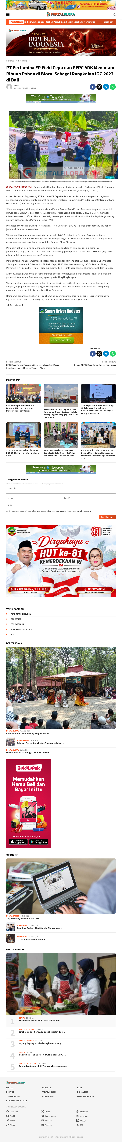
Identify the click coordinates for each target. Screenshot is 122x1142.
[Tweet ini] (99, 87)
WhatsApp (84, 1111)
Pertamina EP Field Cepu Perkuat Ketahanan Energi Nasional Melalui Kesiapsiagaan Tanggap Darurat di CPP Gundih (61, 413)
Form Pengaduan (85, 1096)
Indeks (9, 1087)
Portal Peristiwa (26, 1029)
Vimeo (12, 1120)
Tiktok (12, 1125)
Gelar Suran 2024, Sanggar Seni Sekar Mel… (28, 752)
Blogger (83, 1120)
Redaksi (10, 1092)
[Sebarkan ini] (93, 87)
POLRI (13, 634)
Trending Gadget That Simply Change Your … (40, 928)
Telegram (48, 1125)
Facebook (14, 1111)
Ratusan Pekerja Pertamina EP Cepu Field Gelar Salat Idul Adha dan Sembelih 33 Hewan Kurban (59, 453)
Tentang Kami (13, 1096)
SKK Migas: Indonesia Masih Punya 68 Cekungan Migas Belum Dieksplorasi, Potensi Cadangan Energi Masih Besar (98, 409)
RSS (81, 1125)
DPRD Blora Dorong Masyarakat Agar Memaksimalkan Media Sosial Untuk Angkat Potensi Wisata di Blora (32, 364)
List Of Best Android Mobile (31, 939)
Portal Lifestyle (26, 1041)
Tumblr (12, 1116)
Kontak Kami (48, 1096)
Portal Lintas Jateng (28, 1064)
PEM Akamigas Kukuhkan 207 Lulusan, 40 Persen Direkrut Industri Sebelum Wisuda (20, 408)
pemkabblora (17, 624)
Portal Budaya (12, 731)
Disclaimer (82, 1092)
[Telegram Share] (106, 87)
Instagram (84, 1116)
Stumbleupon (50, 1116)
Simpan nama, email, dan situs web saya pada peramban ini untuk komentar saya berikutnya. (50, 511)
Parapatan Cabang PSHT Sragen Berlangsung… (43, 1066)
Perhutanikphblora (21, 614)
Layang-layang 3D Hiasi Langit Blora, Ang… (41, 1043)
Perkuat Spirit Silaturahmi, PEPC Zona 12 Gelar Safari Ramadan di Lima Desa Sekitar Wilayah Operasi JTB (98, 454)
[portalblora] (61, 14)
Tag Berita (16, 619)
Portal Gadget (12, 916)
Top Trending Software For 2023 (22, 918)
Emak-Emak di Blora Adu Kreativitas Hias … (40, 1020)
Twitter (47, 1111)
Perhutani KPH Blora (21, 629)
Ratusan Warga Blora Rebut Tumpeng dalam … (40, 743)
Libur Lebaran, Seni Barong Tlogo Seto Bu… (28, 733)
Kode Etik (46, 1087)
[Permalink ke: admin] (9, 86)
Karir (79, 1087)
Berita (22, 1018)
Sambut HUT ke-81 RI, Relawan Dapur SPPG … (42, 1054)
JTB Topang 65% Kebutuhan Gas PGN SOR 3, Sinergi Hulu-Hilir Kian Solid (22, 453)
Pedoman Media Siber (16, 1100)
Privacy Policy (49, 1092)
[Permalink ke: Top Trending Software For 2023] (61, 886)
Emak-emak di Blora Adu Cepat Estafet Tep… (42, 1032)
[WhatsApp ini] (113, 87)
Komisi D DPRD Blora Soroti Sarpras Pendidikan (95, 363)
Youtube (48, 1120)
